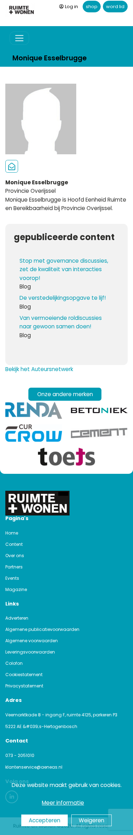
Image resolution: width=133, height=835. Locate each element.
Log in (71, 7)
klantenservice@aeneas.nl (33, 767)
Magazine (16, 589)
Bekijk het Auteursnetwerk (39, 369)
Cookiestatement (24, 675)
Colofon (14, 663)
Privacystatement (24, 686)
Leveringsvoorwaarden (30, 652)
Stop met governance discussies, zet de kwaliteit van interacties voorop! (64, 269)
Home (11, 533)
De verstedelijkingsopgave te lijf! (63, 298)
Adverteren (16, 618)
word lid (115, 7)
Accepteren (44, 820)
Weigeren (91, 820)
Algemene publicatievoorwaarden (42, 629)
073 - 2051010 (19, 755)
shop (92, 7)
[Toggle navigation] (19, 38)
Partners (14, 567)
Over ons (14, 556)
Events (12, 578)
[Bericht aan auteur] (11, 167)
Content (14, 544)
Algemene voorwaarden (31, 641)
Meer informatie (63, 802)
